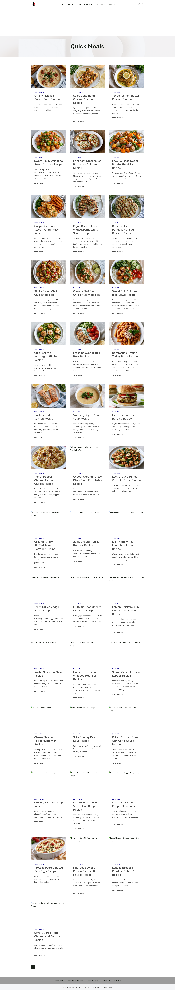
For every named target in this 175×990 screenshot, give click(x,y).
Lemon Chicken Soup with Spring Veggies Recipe (125, 610)
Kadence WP (107, 987)
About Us (106, 980)
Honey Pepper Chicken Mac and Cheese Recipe (45, 480)
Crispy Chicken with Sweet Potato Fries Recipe (46, 229)
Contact (113, 4)
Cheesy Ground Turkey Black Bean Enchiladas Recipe (87, 480)
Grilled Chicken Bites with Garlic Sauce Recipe (125, 741)
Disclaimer (58, 980)
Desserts (101, 4)
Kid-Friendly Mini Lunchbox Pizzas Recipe (123, 545)
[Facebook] (135, 4)
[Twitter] (138, 4)
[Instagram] (142, 4)
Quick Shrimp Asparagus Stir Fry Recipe (46, 356)
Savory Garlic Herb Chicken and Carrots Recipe (47, 936)
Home (60, 4)
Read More (39, 115)
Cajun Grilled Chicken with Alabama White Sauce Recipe (86, 229)
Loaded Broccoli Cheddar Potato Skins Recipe (126, 871)
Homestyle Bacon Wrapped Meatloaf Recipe (84, 676)
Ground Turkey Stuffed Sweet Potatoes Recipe (44, 545)
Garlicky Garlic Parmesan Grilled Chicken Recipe (123, 229)
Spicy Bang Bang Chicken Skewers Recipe (84, 99)
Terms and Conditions (75, 980)
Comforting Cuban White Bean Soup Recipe (85, 806)
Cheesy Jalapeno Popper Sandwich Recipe (45, 741)
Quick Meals (39, 92)
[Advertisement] (87, 22)
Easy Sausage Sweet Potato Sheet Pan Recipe (125, 164)
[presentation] (48, 76)
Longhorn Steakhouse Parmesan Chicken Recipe (87, 164)
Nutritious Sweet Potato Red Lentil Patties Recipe (84, 871)
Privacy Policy (94, 980)
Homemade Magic (86, 4)
